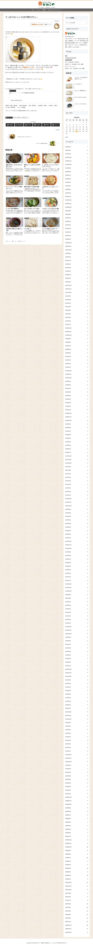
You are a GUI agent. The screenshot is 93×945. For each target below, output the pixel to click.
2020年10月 (76, 335)
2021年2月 (76, 321)
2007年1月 (76, 921)
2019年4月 (76, 399)
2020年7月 (76, 345)
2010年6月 (76, 776)
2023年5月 (76, 225)
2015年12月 (76, 541)
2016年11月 (76, 502)
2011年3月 (76, 744)
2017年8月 (76, 470)
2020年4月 (76, 356)
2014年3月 (76, 616)
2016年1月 (76, 537)
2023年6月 (76, 221)
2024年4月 (76, 185)
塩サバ (20, 117)
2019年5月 (76, 395)
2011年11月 (76, 715)
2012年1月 (76, 708)
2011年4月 (76, 740)
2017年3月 (76, 488)
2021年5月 (76, 310)
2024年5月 (76, 182)
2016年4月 (76, 527)
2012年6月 (76, 690)
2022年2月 (76, 278)
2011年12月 (76, 712)
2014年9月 (76, 594)
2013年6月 (76, 648)
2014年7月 (76, 601)
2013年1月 (76, 665)
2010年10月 (76, 761)
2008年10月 (76, 847)
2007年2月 (76, 918)
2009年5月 (76, 822)
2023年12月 (76, 200)
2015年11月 (76, 545)
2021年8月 (76, 299)
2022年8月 (76, 257)
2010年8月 (76, 768)
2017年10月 (76, 463)
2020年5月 (76, 353)
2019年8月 (76, 385)
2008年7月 (76, 857)
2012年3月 (76, 701)
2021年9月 (76, 296)
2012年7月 (76, 687)
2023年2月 (76, 235)
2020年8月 (76, 342)
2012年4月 (76, 697)
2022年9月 (76, 253)
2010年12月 (76, 754)
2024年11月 (76, 161)
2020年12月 (76, 328)
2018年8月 (76, 427)
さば (16, 117)
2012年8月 (76, 683)
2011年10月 (76, 719)
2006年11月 (76, 928)
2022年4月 (76, 271)
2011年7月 (76, 729)
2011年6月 (76, 733)
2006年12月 (76, 925)
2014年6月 (76, 605)
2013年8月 (76, 640)
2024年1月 (76, 196)
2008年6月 (76, 861)
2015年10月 (76, 548)
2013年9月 (76, 637)
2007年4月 (76, 911)
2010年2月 (76, 790)
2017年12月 (76, 456)
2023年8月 (76, 214)
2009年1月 (76, 836)
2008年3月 (76, 872)
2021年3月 (76, 317)
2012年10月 (76, 676)
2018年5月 (76, 438)
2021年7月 (76, 303)
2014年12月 (76, 584)
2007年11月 (76, 886)
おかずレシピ (9, 117)
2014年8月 (76, 598)
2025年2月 (76, 150)
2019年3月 (76, 402)
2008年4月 (76, 868)
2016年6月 (76, 520)
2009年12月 (76, 797)
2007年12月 (76, 882)
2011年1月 (76, 751)
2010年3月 (76, 786)
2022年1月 (76, 281)
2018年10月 (76, 420)
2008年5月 (76, 864)
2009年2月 (76, 832)
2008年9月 (76, 850)
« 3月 (66, 137)
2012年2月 (76, 704)
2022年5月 (76, 267)
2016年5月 (76, 523)
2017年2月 (76, 491)
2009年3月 (76, 829)
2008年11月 (76, 843)
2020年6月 (76, 349)
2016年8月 (76, 513)
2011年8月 (76, 726)
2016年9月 (76, 509)
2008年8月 (76, 854)
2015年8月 (76, 555)
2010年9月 (76, 765)
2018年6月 (76, 434)
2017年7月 (76, 473)
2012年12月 (76, 669)
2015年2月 (76, 577)
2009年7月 (76, 815)
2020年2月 (76, 363)
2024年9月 (76, 168)
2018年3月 (76, 445)
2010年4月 (76, 783)
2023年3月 (76, 232)
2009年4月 (76, 825)
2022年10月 (76, 250)
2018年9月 (76, 424)
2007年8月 (76, 896)
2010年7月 (76, 772)
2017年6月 (76, 477)
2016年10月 (76, 505)
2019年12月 (76, 370)
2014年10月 (76, 591)
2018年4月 (76, 441)
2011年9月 (76, 722)
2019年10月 (76, 377)
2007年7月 (76, 900)
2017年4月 (76, 484)
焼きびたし (26, 117)
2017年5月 (76, 480)
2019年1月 (76, 409)
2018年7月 (76, 431)
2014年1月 (76, 623)
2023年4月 (76, 228)
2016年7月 (76, 516)
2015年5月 (76, 566)
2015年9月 (76, 552)
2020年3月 (76, 360)
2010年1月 (76, 793)
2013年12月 (76, 626)
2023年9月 (76, 210)
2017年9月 (76, 466)
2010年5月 (76, 779)
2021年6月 (76, 306)
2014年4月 (76, 612)
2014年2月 (76, 619)
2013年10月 (76, 633)
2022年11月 (76, 246)
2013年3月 (76, 658)
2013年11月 (76, 630)
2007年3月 (76, 914)
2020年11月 (76, 331)
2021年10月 (76, 292)
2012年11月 (76, 672)
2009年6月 (76, 818)
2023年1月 (76, 239)
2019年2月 (76, 406)
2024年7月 (76, 175)
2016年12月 (76, 498)
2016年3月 (76, 530)
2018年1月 (76, 452)
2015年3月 (76, 573)
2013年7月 (76, 644)
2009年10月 (76, 804)
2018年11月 (76, 417)
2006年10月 (76, 932)
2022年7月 (76, 260)
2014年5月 (76, 608)
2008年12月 (76, 840)
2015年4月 (76, 569)
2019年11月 (76, 374)
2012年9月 (76, 680)
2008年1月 (76, 879)
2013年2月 (76, 662)
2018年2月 (76, 449)
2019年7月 (76, 388)
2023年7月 (76, 217)
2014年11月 (76, 587)
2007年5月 (76, 907)
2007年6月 (76, 903)
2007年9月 (76, 893)
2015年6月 (76, 562)
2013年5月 (76, 651)
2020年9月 (76, 338)
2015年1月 (76, 580)
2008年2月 (76, 875)
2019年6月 (76, 392)
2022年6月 (76, 264)
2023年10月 (76, 207)
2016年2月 (76, 534)
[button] (87, 23)
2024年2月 (76, 193)
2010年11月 (76, 758)
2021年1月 (76, 324)
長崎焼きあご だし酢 (37, 24)
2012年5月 (76, 694)
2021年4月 (76, 313)
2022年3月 (76, 274)
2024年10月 (76, 164)
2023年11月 (76, 203)
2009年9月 (76, 808)
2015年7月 (76, 559)
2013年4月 (76, 655)
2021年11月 (76, 289)
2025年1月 (76, 154)
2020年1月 (76, 367)
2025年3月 (76, 146)
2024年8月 (76, 171)
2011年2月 (76, 747)
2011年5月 (76, 736)
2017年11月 (76, 459)
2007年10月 (76, 889)
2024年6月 (76, 178)
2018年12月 (76, 413)
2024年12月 (76, 157)
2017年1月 (76, 495)
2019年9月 (76, 381)
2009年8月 (76, 811)
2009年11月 (76, 800)
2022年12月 (76, 242)
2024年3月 (76, 189)
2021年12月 (76, 285)
